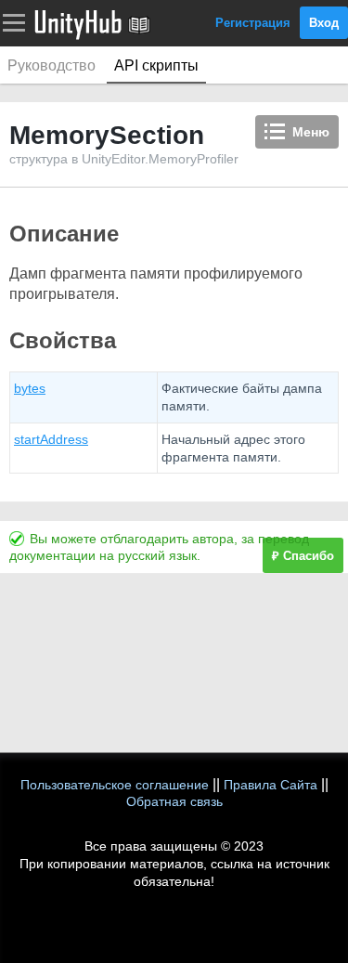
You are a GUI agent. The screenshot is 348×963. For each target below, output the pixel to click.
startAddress (51, 439)
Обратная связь (174, 801)
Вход (324, 23)
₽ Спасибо (303, 556)
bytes (29, 388)
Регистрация (252, 23)
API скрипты (156, 65)
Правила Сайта (270, 784)
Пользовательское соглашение (114, 784)
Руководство (51, 65)
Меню (310, 131)
